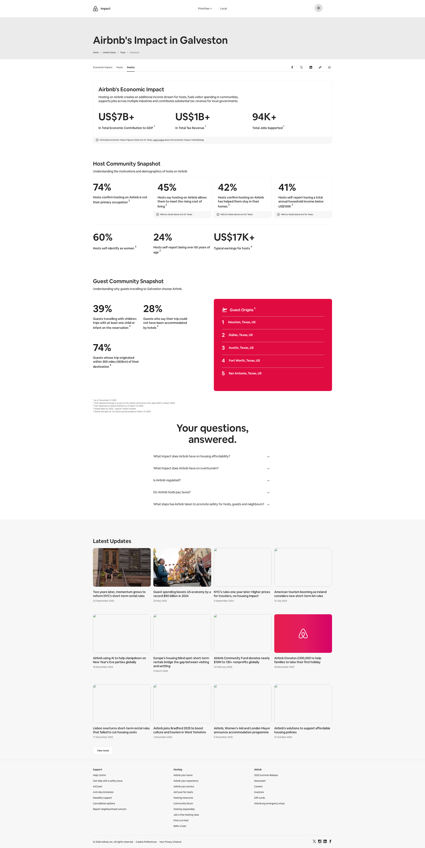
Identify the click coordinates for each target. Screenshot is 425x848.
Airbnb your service (183, 786)
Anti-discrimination (103, 792)
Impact (106, 8)
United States (109, 52)
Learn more (158, 140)
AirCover (97, 786)
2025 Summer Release (266, 775)
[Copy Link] (320, 67)
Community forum (183, 803)
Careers (258, 786)
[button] (212, 456)
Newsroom (260, 780)
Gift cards (259, 797)
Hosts (119, 67)
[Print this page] (329, 67)
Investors (259, 792)
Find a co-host (181, 820)
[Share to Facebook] (292, 67)
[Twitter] (314, 842)
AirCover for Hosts (183, 792)
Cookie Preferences (146, 841)
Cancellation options (104, 803)
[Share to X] (301, 67)
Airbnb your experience (185, 780)
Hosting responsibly (184, 809)
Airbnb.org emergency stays (269, 803)
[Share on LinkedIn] (310, 67)
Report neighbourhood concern (110, 809)
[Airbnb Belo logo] (95, 8)
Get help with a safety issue (108, 780)
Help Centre (99, 775)
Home (96, 52)
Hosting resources (183, 797)
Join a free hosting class (186, 814)
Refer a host (179, 826)
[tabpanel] (212, 644)
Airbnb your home (183, 775)
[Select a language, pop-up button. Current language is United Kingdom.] (319, 8)
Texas (123, 52)
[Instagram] (319, 842)
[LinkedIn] (325, 842)
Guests (131, 67)
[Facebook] (330, 842)
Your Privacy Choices (170, 841)
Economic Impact (102, 67)
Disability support (102, 797)
